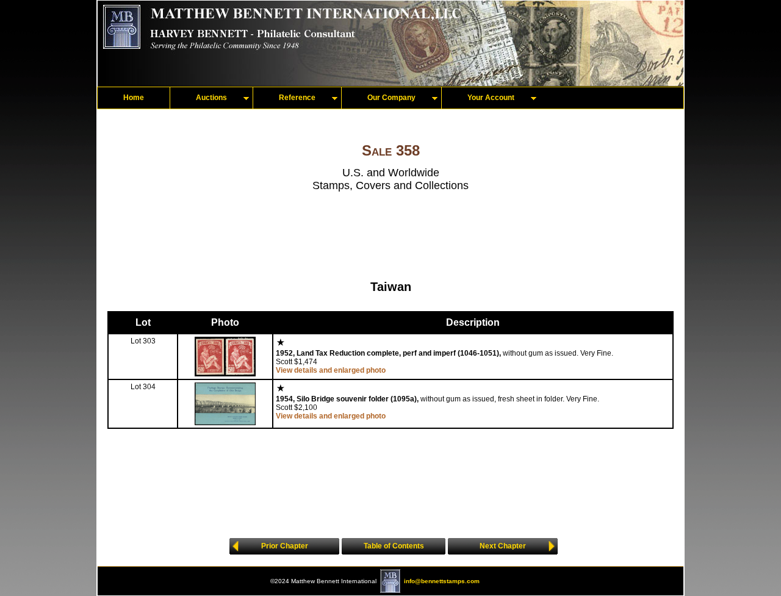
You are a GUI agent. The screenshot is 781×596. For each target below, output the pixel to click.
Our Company (391, 97)
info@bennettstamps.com (442, 581)
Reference (297, 97)
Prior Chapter (284, 546)
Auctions (211, 97)
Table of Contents (394, 546)
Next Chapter (503, 546)
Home (133, 97)
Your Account (490, 97)
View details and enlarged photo (331, 370)
